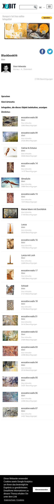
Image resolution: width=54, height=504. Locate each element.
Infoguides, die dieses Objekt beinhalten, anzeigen (24, 107)
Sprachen (5, 96)
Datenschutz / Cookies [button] (14, 500)
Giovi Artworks (19, 66)
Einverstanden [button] (41, 490)
